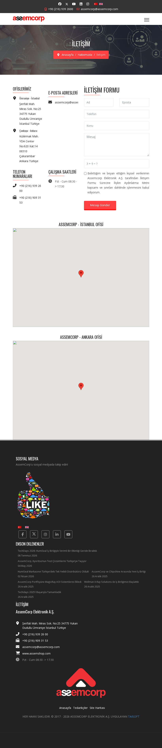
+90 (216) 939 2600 (60, 9)
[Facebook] (59, 4)
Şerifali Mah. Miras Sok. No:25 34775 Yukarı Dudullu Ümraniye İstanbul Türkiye (30, 114)
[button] (81, 274)
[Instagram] (87, 4)
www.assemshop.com (36, 653)
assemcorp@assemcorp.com (99, 9)
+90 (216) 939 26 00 (35, 634)
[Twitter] (66, 4)
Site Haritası (97, 708)
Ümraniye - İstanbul (29, 98)
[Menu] (146, 20)
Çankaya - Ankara (28, 130)
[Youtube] (74, 4)
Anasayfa (65, 708)
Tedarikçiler (80, 708)
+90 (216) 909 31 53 (35, 640)
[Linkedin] (81, 4)
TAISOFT (133, 716)
